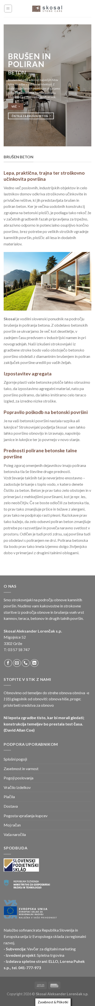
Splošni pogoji (15, 759)
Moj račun (12, 825)
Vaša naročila (15, 834)
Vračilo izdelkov (17, 787)
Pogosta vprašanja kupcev (26, 815)
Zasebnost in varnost (21, 768)
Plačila (9, 796)
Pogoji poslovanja (18, 777)
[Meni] (8, 8)
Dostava (11, 806)
